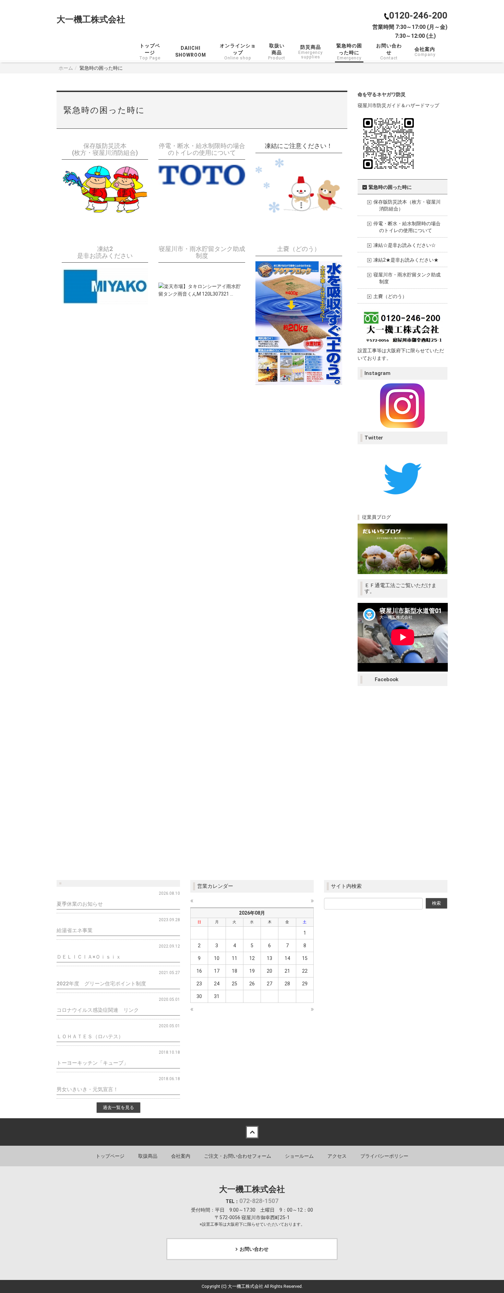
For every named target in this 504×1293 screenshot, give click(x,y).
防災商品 (310, 51)
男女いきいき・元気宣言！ (87, 1089)
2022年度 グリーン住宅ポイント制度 (101, 984)
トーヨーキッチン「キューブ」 (93, 1063)
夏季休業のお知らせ (80, 904)
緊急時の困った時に (349, 51)
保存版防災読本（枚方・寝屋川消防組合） (407, 205)
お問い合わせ (390, 51)
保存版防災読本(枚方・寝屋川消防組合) (105, 149)
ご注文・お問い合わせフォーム (237, 1156)
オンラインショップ (238, 51)
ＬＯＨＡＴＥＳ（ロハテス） (90, 1036)
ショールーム (299, 1156)
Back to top (252, 1132)
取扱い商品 (276, 51)
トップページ (151, 51)
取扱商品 (147, 1156)
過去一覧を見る (118, 1107)
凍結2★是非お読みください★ (406, 260)
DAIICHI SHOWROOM (190, 51)
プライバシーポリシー (384, 1156)
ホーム (66, 68)
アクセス (337, 1156)
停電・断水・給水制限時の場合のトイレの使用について (202, 149)
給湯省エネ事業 (75, 930)
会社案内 (425, 51)
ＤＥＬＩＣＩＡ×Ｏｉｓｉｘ (89, 957)
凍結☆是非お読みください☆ (404, 245)
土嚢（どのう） (298, 248)
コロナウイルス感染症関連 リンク (98, 1010)
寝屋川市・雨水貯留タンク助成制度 (202, 252)
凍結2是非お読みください (105, 252)
